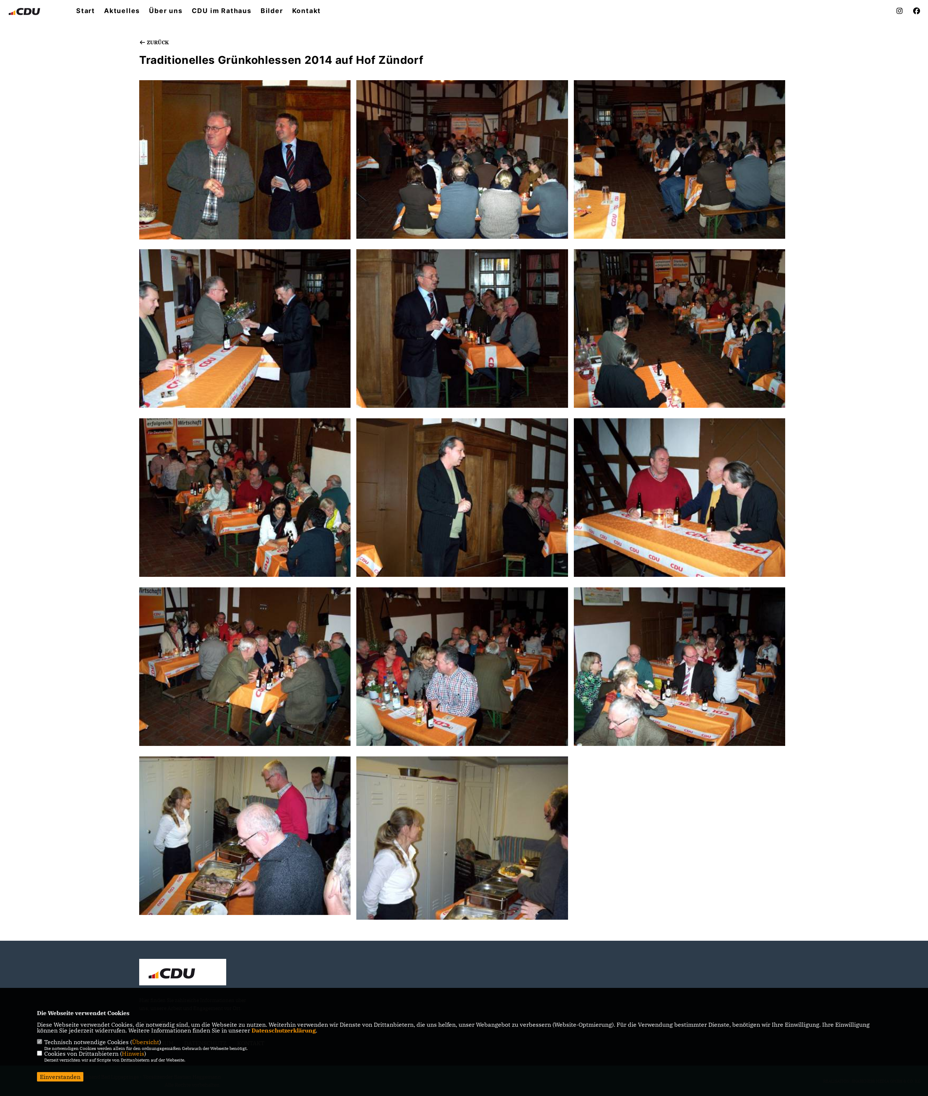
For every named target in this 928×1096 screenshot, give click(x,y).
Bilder (272, 11)
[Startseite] (182, 973)
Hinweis (133, 1053)
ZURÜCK (157, 42)
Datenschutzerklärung (284, 1030)
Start (85, 11)
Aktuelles (122, 11)
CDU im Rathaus (222, 11)
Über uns (165, 11)
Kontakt (306, 11)
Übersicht (145, 1042)
